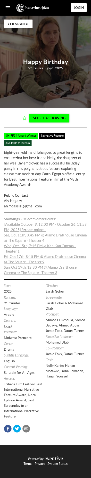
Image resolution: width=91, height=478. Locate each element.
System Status (58, 464)
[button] (8, 429)
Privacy (40, 464)
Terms (28, 464)
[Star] (24, 118)
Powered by (35, 459)
